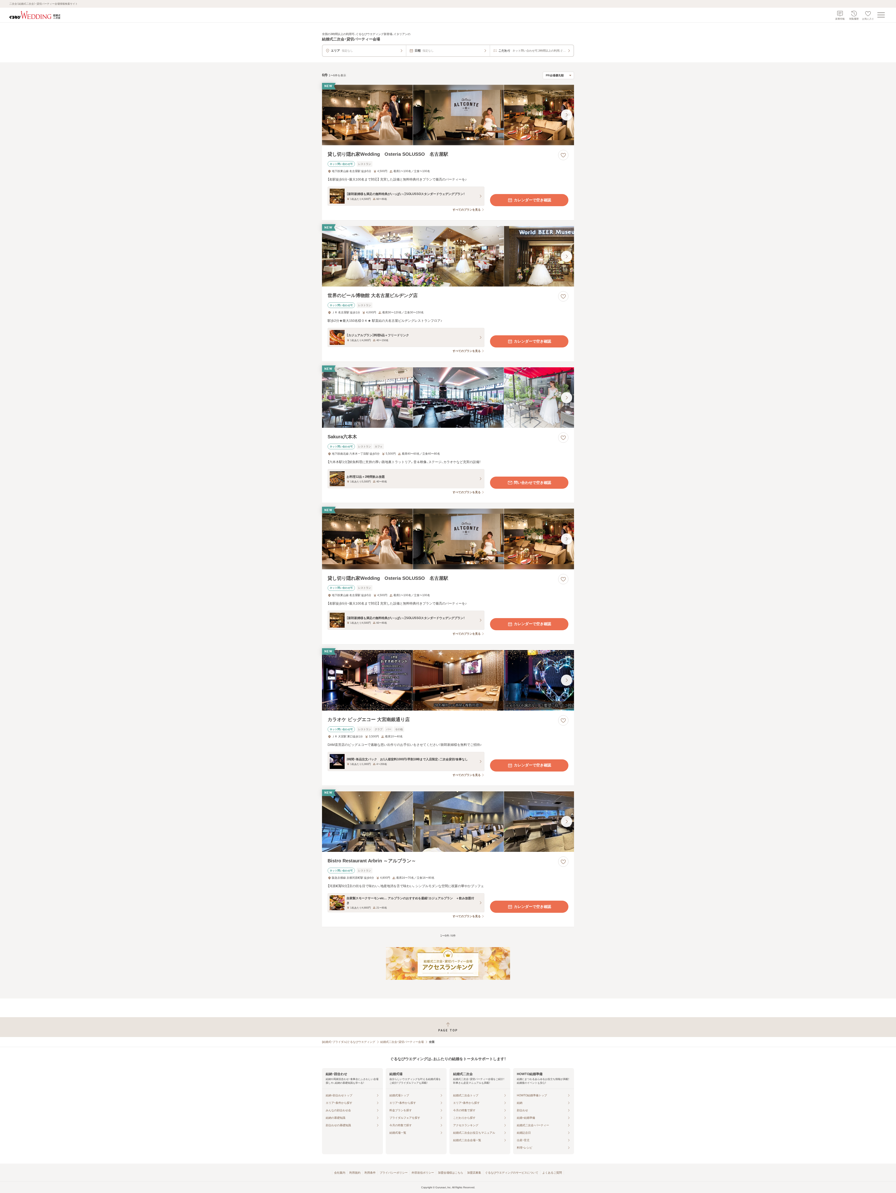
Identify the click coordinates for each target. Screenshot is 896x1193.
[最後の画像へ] (566, 114)
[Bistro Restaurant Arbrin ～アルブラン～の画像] (448, 821)
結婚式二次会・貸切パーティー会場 (402, 1042)
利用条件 (370, 1172)
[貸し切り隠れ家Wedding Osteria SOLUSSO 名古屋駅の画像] (448, 115)
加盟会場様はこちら (450, 1172)
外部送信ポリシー (423, 1172)
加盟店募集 (474, 1172)
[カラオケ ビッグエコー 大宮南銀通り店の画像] (448, 680)
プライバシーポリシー (394, 1172)
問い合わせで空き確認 (532, 483)
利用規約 (354, 1172)
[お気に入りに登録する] (563, 155)
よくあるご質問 (552, 1172)
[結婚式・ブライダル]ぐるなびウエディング (348, 1042)
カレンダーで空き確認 (532, 200)
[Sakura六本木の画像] (448, 397)
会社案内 (339, 1172)
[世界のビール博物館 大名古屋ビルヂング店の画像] (448, 256)
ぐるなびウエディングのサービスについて (511, 1172)
